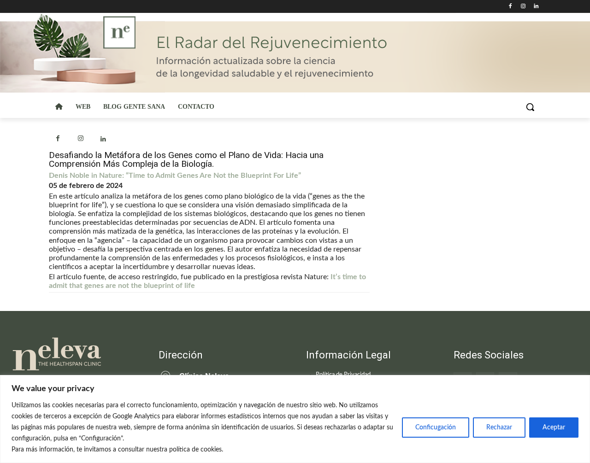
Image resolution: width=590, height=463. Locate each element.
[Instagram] (523, 6)
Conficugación (435, 427)
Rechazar (499, 427)
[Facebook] (510, 6)
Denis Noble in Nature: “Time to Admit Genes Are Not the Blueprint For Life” (175, 175)
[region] (295, 419)
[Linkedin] (536, 6)
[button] (530, 107)
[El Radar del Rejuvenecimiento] (73, 354)
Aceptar (554, 427)
